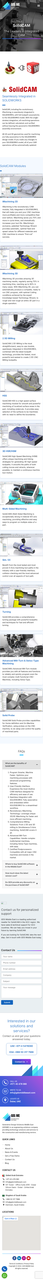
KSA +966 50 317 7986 (21, 1052)
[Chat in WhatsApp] (4, 1275)
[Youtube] (28, 1258)
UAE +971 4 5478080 (21, 1046)
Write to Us (15, 1090)
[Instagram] (24, 1258)
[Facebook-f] (14, 1258)
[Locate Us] (5, 1100)
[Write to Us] (5, 1091)
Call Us (13, 1081)
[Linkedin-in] (19, 1258)
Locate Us (14, 1099)
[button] (39, 6)
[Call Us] (5, 1083)
